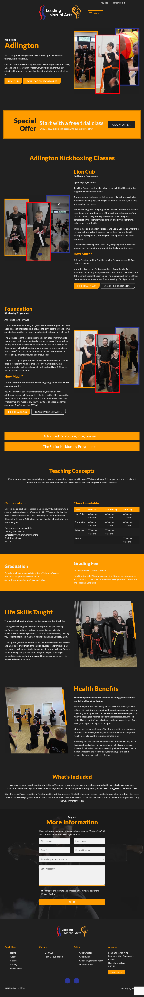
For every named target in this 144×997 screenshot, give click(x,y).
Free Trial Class (86, 286)
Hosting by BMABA (130, 988)
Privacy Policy (86, 964)
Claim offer (121, 124)
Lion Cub (13, 81)
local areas (22, 67)
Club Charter (85, 952)
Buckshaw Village (45, 64)
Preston (33, 67)
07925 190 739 (116, 972)
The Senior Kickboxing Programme (69, 446)
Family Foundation (54, 956)
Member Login (118, 3)
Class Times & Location (117, 286)
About (13, 956)
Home (13, 952)
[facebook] (131, 3)
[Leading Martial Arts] (60, 13)
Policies (104, 3)
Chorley (66, 64)
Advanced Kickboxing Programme (69, 436)
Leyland (8, 67)
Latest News (16, 968)
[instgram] (135, 3)
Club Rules (84, 956)
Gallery (13, 964)
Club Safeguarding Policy (91, 960)
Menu (96, 13)
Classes (13, 960)
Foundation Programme (42, 81)
